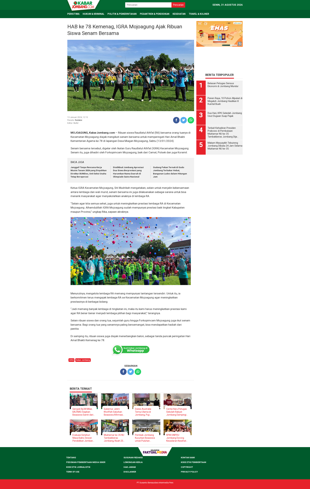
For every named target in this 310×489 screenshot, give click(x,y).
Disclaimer (130, 472)
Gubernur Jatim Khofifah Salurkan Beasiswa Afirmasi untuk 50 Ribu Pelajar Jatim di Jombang (114, 412)
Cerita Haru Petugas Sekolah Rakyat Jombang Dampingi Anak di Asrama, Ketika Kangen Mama (177, 412)
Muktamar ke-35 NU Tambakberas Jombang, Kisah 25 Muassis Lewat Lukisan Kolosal (114, 438)
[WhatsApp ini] (191, 120)
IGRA (71, 360)
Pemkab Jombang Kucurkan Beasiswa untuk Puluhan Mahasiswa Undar (145, 438)
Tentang (71, 457)
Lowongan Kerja (133, 462)
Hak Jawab (130, 467)
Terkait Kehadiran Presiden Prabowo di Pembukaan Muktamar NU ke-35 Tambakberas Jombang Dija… (223, 132)
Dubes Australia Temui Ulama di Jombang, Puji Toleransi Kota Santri (145, 412)
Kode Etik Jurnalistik (78, 467)
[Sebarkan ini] (176, 120)
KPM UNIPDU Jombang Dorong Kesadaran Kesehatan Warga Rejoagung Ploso (177, 438)
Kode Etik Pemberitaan (193, 462)
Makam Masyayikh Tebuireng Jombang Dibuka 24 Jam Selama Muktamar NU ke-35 (225, 145)
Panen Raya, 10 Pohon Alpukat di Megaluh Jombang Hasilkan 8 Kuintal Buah (225, 101)
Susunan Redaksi (133, 457)
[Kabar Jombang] (83, 4)
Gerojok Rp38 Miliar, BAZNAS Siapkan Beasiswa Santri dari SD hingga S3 (82, 412)
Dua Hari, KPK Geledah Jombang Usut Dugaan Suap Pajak (225, 114)
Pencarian (178, 4)
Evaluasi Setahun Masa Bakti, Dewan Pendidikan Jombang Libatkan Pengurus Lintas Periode (83, 438)
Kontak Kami (188, 457)
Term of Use (72, 472)
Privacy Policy (189, 472)
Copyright (187, 467)
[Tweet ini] (183, 120)
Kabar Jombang (83, 360)
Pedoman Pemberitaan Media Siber (85, 462)
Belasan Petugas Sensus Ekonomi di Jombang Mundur (223, 85)
